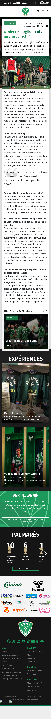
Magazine (31, 658)
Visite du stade (33, 689)
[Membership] (42, 11)
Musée (24, 2)
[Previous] (43, 310)
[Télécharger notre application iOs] (37, 641)
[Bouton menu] (3, 11)
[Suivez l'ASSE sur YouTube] (24, 641)
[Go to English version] (47, 11)
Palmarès (6, 651)
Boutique (16, 2)
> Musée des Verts (26, 568)
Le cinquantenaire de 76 (12, 678)
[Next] (46, 310)
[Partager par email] (47, 26)
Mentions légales (33, 697)
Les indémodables (35, 651)
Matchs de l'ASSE (34, 683)
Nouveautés (32, 674)
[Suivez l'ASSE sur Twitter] (14, 641)
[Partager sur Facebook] (38, 26)
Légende (31, 661)
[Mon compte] (37, 11)
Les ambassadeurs (10, 654)
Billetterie (7, 2)
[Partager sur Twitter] (42, 26)
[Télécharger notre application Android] (42, 641)
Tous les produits (34, 670)
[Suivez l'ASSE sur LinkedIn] (33, 641)
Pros (18, 23)
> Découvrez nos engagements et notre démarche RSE (25, 520)
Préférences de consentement (30, 699)
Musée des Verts (34, 686)
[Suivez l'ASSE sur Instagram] (18, 641)
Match (29, 654)
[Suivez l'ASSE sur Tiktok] (28, 641)
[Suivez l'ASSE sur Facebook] (9, 641)
